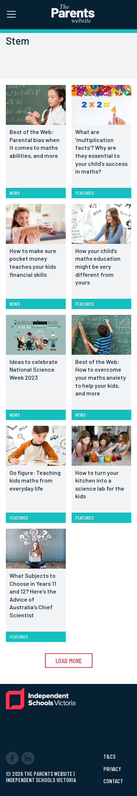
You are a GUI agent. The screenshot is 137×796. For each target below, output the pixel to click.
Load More (69, 660)
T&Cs (109, 756)
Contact (113, 781)
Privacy (112, 769)
